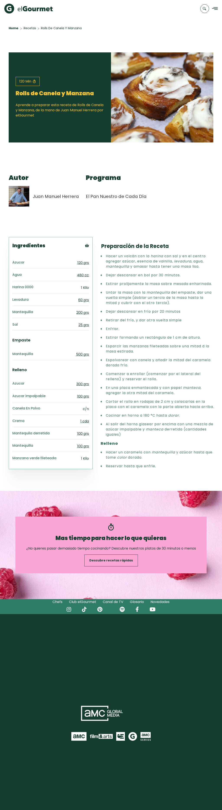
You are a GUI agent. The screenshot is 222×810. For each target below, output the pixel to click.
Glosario (137, 601)
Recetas (30, 28)
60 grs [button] (83, 299)
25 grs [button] (83, 324)
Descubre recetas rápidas (111, 560)
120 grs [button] (83, 262)
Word (94, 274)
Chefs (57, 601)
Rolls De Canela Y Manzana (61, 28)
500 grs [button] (82, 354)
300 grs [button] (82, 384)
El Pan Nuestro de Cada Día (116, 196)
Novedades (160, 601)
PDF (93, 263)
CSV (93, 258)
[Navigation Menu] (214, 9)
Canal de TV (113, 601)
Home (13, 28)
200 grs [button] (82, 312)
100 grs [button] (83, 396)
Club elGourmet (82, 601)
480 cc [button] (83, 275)
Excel (94, 269)
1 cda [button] (84, 421)
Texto (95, 252)
